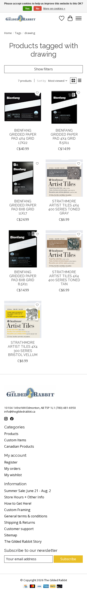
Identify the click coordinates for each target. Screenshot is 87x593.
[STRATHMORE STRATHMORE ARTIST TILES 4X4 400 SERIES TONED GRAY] (64, 178)
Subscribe (68, 559)
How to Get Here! (17, 503)
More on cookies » (54, 8)
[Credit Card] (25, 587)
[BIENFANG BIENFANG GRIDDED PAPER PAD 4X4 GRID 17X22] (22, 107)
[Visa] (39, 587)
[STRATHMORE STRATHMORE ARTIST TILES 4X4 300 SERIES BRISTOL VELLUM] (22, 319)
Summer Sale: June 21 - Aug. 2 (27, 490)
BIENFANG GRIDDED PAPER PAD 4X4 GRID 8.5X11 (64, 136)
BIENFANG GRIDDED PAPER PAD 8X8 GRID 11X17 (22, 207)
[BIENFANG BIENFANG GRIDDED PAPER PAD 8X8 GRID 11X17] (22, 178)
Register (11, 462)
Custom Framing (17, 509)
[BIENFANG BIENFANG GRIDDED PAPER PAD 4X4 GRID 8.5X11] (64, 107)
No (37, 8)
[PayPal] (53, 587)
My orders (12, 468)
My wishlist (13, 475)
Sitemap (10, 535)
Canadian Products (19, 446)
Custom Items (15, 440)
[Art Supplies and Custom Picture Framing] (20, 18)
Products (11, 433)
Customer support (19, 528)
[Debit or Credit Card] (59, 587)
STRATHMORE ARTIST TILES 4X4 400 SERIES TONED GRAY (64, 207)
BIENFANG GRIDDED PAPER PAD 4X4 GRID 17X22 (22, 136)
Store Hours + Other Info (24, 497)
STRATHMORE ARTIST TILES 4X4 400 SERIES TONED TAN (64, 278)
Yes (27, 8)
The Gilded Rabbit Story (23, 541)
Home (8, 33)
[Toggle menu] (78, 18)
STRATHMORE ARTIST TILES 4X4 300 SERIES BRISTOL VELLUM (23, 349)
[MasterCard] (32, 587)
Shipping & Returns (19, 522)
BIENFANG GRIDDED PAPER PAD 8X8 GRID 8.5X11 (22, 278)
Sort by (41, 81)
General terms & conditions (25, 516)
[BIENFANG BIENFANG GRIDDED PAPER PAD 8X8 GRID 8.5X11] (22, 248)
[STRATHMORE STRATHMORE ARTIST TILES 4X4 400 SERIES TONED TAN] (64, 248)
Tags (18, 33)
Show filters (43, 69)
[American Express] (46, 587)
